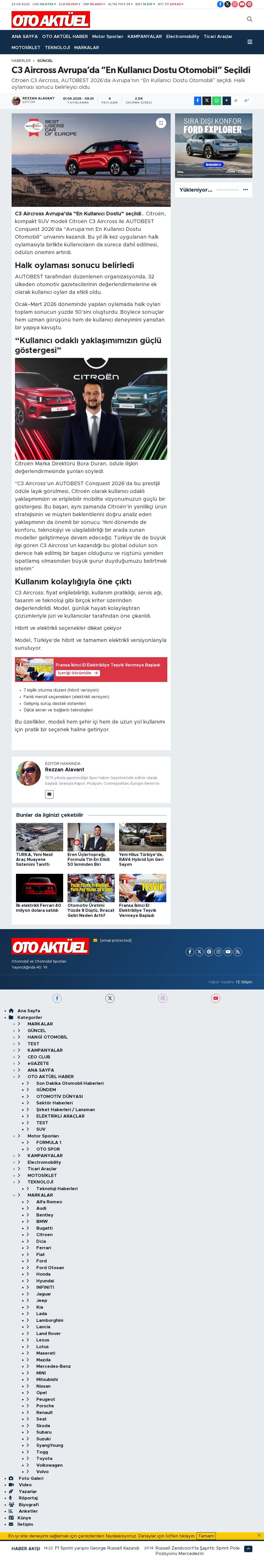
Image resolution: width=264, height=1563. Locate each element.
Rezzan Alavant (64, 769)
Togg (41, 1452)
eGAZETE (37, 1063)
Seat (41, 1419)
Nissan (43, 1386)
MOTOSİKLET (26, 47)
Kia (39, 1307)
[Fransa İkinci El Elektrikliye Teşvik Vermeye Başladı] (142, 887)
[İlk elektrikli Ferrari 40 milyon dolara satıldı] (39, 887)
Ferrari (43, 1248)
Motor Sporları (107, 36)
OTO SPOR (47, 1149)
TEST (32, 1044)
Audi (40, 1208)
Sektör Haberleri (54, 1103)
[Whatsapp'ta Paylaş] (216, 101)
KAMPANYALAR (145, 36)
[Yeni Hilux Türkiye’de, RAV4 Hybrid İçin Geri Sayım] (142, 837)
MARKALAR (86, 47)
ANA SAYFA (25, 36)
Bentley (44, 1215)
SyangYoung (49, 1445)
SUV (40, 1129)
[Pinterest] (209, 952)
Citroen (44, 1234)
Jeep (41, 1300)
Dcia (40, 1241)
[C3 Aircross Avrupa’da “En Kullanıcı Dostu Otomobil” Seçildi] (91, 160)
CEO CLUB (38, 1057)
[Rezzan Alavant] (28, 773)
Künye (24, 1518)
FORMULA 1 (48, 1142)
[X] (199, 952)
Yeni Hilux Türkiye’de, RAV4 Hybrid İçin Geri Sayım (141, 860)
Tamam (206, 1536)
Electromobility (182, 36)
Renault (44, 1412)
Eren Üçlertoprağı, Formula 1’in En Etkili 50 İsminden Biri (89, 860)
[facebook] (57, 998)
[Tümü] (245, 190)
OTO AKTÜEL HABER (65, 36)
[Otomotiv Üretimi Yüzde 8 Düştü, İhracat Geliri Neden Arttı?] (91, 887)
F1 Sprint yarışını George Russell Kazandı (97, 1548)
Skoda (42, 1426)
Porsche (44, 1406)
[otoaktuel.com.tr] (51, 19)
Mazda (43, 1360)
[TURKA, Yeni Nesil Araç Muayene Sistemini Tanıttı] (39, 837)
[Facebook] (190, 952)
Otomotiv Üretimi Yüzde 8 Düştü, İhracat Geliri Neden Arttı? (91, 910)
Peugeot (45, 1399)
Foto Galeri (30, 1478)
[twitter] (109, 998)
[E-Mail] (49, 794)
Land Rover (48, 1333)
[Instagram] (218, 952)
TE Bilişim (243, 982)
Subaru (43, 1432)
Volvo (42, 1472)
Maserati (45, 1353)
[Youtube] (228, 952)
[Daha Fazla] (226, 101)
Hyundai (44, 1281)
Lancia (42, 1327)
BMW (41, 1221)
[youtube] (215, 998)
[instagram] (162, 998)
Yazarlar (27, 1491)
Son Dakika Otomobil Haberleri (69, 1083)
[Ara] (249, 19)
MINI (40, 1373)
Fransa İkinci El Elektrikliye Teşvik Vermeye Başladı (137, 910)
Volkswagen (49, 1465)
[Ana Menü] (250, 42)
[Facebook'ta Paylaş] (197, 101)
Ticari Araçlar (218, 36)
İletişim (25, 1524)
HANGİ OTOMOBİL (47, 1037)
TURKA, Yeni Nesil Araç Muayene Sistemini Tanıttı (34, 860)
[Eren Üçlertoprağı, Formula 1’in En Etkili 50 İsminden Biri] (91, 837)
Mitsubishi (46, 1379)
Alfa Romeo (48, 1202)
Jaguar (43, 1294)
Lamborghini (49, 1320)
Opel (41, 1393)
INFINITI (44, 1287)
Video (25, 1485)
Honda (43, 1274)
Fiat (40, 1254)
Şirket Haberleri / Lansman (65, 1110)
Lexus (42, 1340)
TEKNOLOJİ (57, 47)
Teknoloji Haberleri (56, 1189)
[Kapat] (261, 1535)
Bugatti (44, 1228)
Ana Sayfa (29, 1011)
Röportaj (28, 1498)
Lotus (42, 1347)
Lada (41, 1313)
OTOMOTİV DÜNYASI (59, 1096)
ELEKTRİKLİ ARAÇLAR (60, 1116)
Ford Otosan (49, 1268)
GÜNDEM (45, 1090)
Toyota (43, 1458)
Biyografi (28, 1505)
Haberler (21, 61)
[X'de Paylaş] (206, 101)
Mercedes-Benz (53, 1366)
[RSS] (237, 952)
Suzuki (43, 1439)
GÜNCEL (45, 61)
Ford (41, 1261)
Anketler (28, 1511)
